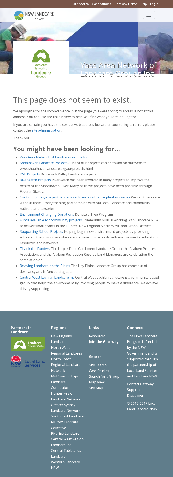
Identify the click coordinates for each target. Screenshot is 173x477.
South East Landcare (67, 416)
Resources (97, 336)
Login (154, 4)
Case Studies (101, 4)
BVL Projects (30, 174)
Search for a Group (104, 376)
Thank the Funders (35, 248)
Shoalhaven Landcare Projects (44, 163)
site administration (46, 130)
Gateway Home (125, 4)
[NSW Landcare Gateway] (34, 15)
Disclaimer (135, 395)
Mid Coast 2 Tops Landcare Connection (65, 382)
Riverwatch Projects (35, 180)
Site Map (96, 388)
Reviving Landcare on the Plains (45, 265)
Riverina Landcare (65, 433)
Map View (96, 382)
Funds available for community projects (51, 220)
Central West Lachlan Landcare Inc (47, 277)
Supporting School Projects (41, 231)
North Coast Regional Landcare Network (65, 365)
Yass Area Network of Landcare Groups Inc (54, 157)
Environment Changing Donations (47, 214)
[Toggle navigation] (149, 15)
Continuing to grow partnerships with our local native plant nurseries (75, 197)
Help (143, 4)
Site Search (80, 4)
